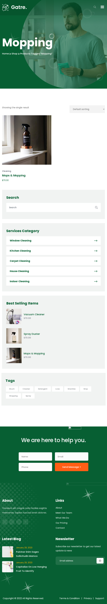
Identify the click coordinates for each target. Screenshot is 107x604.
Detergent (42, 389)
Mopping (13, 396)
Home (5, 53)
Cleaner (26, 389)
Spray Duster (32, 334)
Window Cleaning (20, 240)
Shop (14, 53)
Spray (28, 396)
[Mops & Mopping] (14, 355)
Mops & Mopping (34, 353)
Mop (86, 389)
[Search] (96, 207)
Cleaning (6, 171)
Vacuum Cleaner (34, 314)
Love (57, 389)
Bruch (11, 389)
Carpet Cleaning (20, 261)
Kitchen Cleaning (20, 250)
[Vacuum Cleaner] (14, 316)
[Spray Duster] (14, 336)
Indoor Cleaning (19, 281)
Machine (72, 389)
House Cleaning (19, 271)
